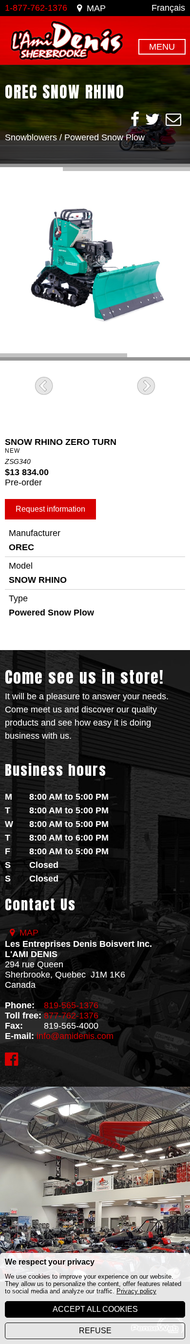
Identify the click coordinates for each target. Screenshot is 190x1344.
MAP (96, 8)
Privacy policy (136, 1291)
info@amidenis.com (75, 1036)
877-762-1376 (71, 1015)
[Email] (173, 119)
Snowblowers (31, 137)
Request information (50, 509)
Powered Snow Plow (104, 137)
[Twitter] (152, 119)
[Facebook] (135, 119)
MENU (162, 47)
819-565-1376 (71, 1005)
